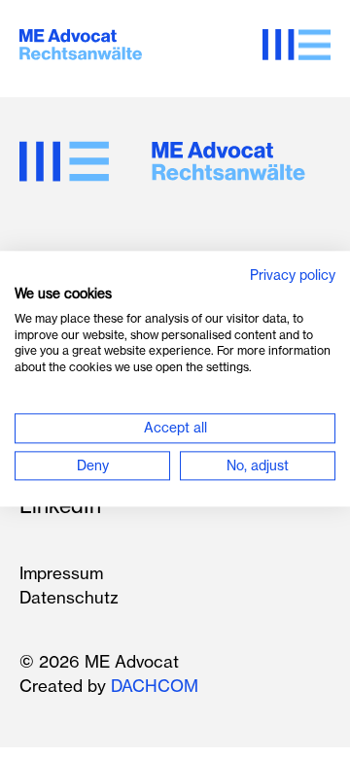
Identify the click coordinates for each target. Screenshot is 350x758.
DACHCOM (154, 685)
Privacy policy (292, 276)
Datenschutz (69, 597)
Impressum (61, 573)
